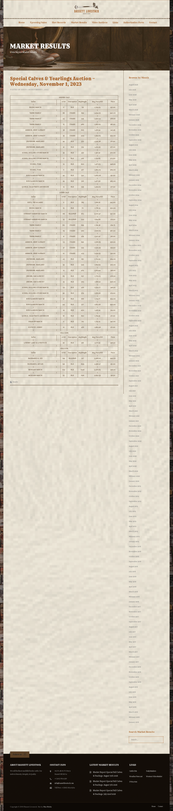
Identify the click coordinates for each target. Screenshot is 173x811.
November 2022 (135, 310)
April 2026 (133, 105)
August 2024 (133, 205)
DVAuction (133, 782)
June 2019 (132, 516)
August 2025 (133, 145)
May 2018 (132, 582)
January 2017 (134, 662)
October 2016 (134, 677)
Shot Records (59, 22)
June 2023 (132, 275)
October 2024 (134, 195)
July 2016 (132, 692)
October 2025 (134, 135)
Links (115, 22)
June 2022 (132, 335)
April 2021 (132, 406)
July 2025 (132, 150)
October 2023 (134, 255)
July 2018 (132, 571)
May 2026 (132, 100)
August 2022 (133, 325)
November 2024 (135, 190)
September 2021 (135, 381)
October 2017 (134, 617)
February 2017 (134, 657)
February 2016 (134, 717)
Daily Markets (151, 771)
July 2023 (132, 270)
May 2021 (132, 401)
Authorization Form (133, 22)
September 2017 (135, 622)
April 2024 (133, 225)
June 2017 (132, 637)
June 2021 (132, 396)
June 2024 (133, 215)
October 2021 (134, 376)
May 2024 (133, 220)
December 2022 (135, 305)
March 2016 (133, 712)
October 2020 (134, 436)
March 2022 (133, 351)
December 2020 (135, 426)
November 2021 (135, 371)
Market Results (79, 22)
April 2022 (132, 345)
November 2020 (135, 431)
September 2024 (135, 200)
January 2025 (134, 180)
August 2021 (133, 386)
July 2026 (132, 90)
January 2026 (134, 120)
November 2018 (135, 551)
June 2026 (133, 95)
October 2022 (134, 315)
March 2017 (133, 652)
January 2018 (134, 602)
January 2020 (134, 481)
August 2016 (133, 687)
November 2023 (135, 250)
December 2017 (135, 607)
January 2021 (134, 421)
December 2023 (135, 245)
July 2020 (132, 451)
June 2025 (133, 155)
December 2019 (135, 486)
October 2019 (134, 496)
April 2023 (132, 285)
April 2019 (132, 526)
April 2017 (132, 647)
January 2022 (134, 361)
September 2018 (135, 561)
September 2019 (135, 501)
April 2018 (132, 587)
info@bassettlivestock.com (64, 783)
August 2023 (133, 265)
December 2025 (135, 125)
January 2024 (134, 240)
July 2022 (132, 330)
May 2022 (132, 340)
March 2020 (133, 471)
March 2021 (133, 411)
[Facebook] (24, 755)
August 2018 (133, 566)
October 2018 (134, 556)
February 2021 (134, 416)
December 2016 (135, 667)
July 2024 (132, 210)
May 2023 (132, 280)
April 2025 (133, 165)
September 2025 (135, 140)
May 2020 (133, 461)
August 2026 (133, 85)
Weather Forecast (135, 776)
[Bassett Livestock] (86, 8)
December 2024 (135, 185)
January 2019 (134, 541)
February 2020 (134, 476)
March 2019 (133, 531)
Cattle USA (133, 771)
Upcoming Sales (38, 22)
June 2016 (132, 697)
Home (22, 22)
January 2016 (134, 722)
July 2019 (132, 511)
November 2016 (135, 672)
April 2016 (132, 707)
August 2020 (133, 446)
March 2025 (133, 170)
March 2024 (133, 230)
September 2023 (135, 260)
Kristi (24, 90)
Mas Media (47, 807)
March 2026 (133, 110)
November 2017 (135, 612)
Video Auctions (99, 22)
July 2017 (132, 632)
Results (15, 382)
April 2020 (133, 466)
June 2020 (133, 456)
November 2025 (135, 130)
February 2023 (134, 295)
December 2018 (135, 546)
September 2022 (135, 320)
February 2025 (134, 175)
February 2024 (134, 235)
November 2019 (135, 491)
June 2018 (132, 576)
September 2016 (135, 682)
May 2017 (132, 642)
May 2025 (132, 160)
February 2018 (134, 597)
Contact (153, 22)
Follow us (17, 754)
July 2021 (132, 391)
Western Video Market (154, 776)
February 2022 (134, 356)
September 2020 (135, 441)
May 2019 (132, 521)
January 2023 (134, 300)
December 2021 (135, 366)
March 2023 (133, 290)
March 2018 (133, 592)
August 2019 (133, 506)
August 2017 (133, 627)
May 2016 (132, 702)
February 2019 (134, 536)
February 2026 (134, 115)
